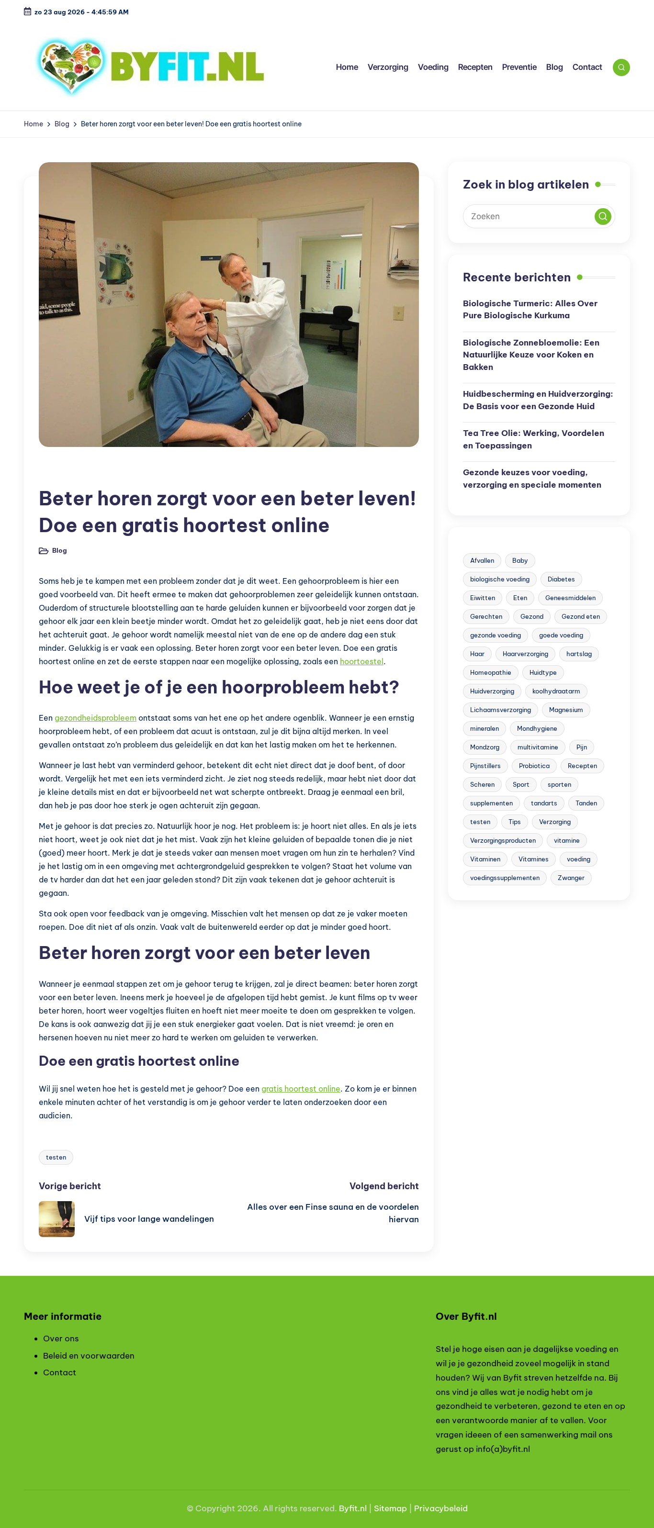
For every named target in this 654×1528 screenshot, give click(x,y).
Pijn (581, 747)
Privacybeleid (441, 1508)
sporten (559, 784)
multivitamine (538, 747)
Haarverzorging (525, 654)
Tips (514, 821)
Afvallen (482, 560)
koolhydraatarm (556, 691)
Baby (520, 560)
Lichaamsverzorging (500, 710)
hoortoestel (361, 661)
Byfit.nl (353, 1508)
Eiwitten (482, 598)
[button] (603, 216)
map (398, 1508)
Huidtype (543, 672)
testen (56, 1157)
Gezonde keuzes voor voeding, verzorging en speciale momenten (532, 478)
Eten (520, 598)
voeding (578, 859)
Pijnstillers (485, 766)
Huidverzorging (492, 691)
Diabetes (561, 579)
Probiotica (534, 766)
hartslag (579, 654)
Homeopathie (490, 672)
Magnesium (566, 710)
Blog (53, 472)
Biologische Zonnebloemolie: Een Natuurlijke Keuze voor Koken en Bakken (531, 354)
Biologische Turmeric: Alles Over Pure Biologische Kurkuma (530, 309)
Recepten (582, 766)
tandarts (544, 803)
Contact (59, 1372)
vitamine (567, 840)
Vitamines (534, 859)
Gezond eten (581, 616)
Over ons (61, 1338)
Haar (477, 654)
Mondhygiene (537, 728)
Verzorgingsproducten (503, 840)
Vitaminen (485, 859)
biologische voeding (500, 579)
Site (381, 1508)
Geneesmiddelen (570, 598)
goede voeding (561, 635)
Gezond (531, 616)
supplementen (491, 803)
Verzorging (555, 821)
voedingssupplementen (505, 877)
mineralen (484, 728)
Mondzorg (484, 747)
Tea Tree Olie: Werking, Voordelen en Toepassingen (533, 439)
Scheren (482, 784)
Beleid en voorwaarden (89, 1355)
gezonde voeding (495, 635)
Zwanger (571, 877)
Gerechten (486, 616)
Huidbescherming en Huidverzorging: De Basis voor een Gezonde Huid (538, 400)
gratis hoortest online (300, 1088)
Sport (521, 784)
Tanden (586, 803)
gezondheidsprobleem (95, 718)
